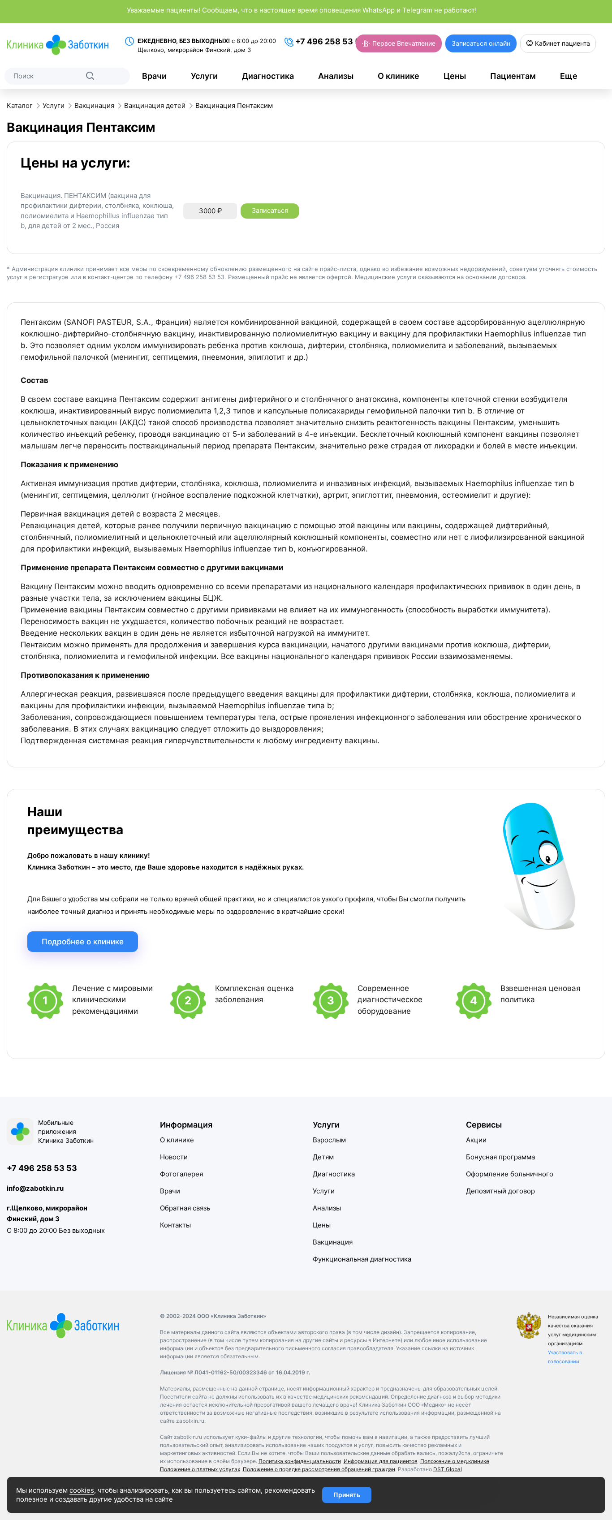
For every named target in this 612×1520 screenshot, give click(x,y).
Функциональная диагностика (362, 1259)
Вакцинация (333, 1242)
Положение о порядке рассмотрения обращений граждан (319, 1469)
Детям (323, 1157)
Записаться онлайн (481, 43)
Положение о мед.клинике (454, 1461)
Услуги (204, 76)
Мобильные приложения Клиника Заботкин (66, 1131)
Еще (569, 76)
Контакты (175, 1225)
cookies (81, 1490)
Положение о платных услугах (200, 1469)
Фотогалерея (181, 1174)
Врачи (154, 76)
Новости (174, 1157)
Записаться (270, 211)
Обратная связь (185, 1208)
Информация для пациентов (381, 1461)
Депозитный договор (500, 1191)
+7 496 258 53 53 (329, 41)
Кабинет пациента (561, 43)
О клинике (398, 76)
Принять (346, 1494)
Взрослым (329, 1140)
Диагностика (268, 76)
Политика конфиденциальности (300, 1461)
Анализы (335, 76)
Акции (476, 1140)
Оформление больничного (509, 1174)
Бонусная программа (500, 1157)
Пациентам (513, 76)
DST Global (447, 1469)
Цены (455, 76)
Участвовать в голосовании (565, 1357)
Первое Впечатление (403, 43)
